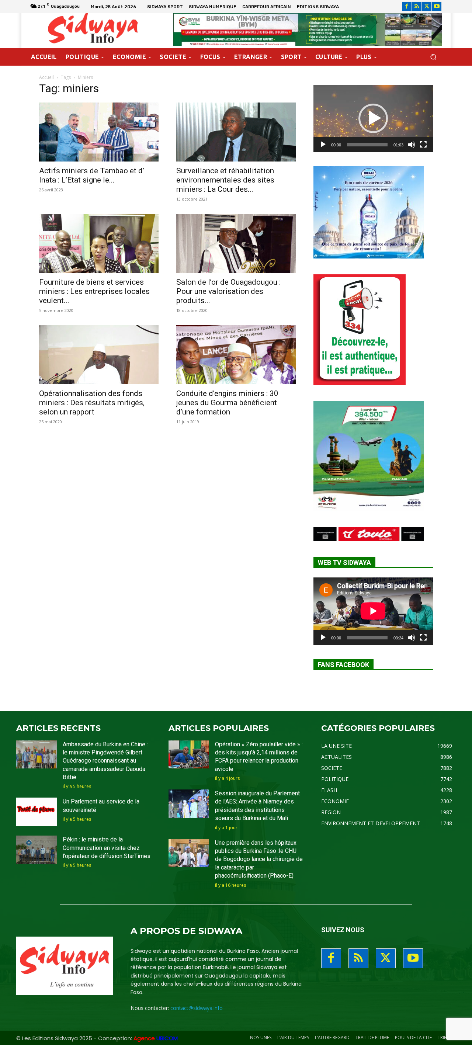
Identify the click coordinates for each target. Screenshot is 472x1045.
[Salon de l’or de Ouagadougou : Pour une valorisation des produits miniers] (236, 243)
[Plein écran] (423, 144)
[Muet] (411, 144)
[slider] (367, 144)
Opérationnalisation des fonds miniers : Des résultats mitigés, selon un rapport (92, 402)
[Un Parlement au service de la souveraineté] (36, 812)
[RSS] (417, 6)
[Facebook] (407, 6)
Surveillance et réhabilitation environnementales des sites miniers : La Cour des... (225, 180)
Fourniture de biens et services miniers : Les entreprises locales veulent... (94, 291)
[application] (373, 118)
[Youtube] (437, 6)
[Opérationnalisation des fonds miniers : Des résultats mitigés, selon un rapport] (99, 354)
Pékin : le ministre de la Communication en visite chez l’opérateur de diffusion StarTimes (106, 848)
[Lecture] (323, 144)
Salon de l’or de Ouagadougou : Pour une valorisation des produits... (228, 291)
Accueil (46, 77)
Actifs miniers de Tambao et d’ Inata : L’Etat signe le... (91, 175)
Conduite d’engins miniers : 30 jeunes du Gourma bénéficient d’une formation (227, 402)
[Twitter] (427, 6)
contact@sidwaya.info (196, 1007)
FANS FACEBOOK (343, 665)
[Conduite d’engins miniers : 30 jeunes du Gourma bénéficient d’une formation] (236, 354)
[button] (433, 57)
